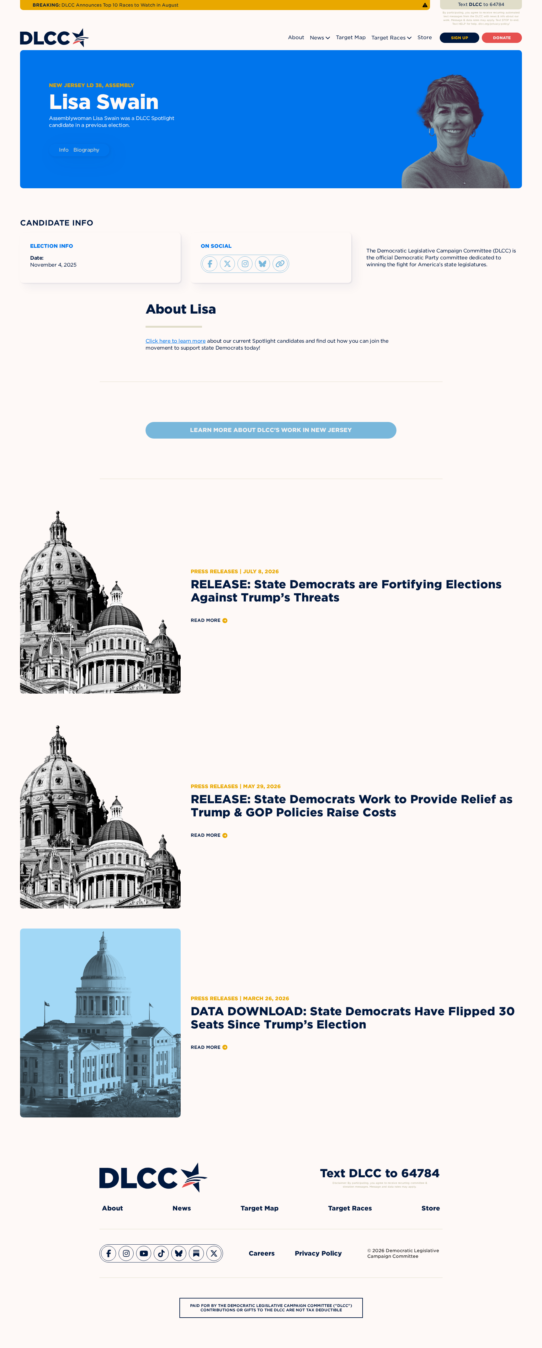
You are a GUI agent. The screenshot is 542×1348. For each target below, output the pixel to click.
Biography (86, 150)
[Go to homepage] (153, 1178)
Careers (262, 1253)
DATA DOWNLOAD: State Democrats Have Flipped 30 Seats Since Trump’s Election (353, 1018)
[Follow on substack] (196, 1253)
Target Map (351, 37)
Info (63, 150)
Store (424, 37)
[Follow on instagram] (244, 263)
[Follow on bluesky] (262, 263)
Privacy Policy (318, 1253)
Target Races (388, 38)
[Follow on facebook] (209, 263)
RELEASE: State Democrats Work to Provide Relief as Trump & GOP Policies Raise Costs (352, 806)
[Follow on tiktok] (161, 1253)
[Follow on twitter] (227, 263)
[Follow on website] (280, 263)
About (296, 37)
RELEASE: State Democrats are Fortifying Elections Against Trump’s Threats (346, 591)
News (317, 38)
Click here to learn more (175, 341)
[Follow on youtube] (143, 1253)
